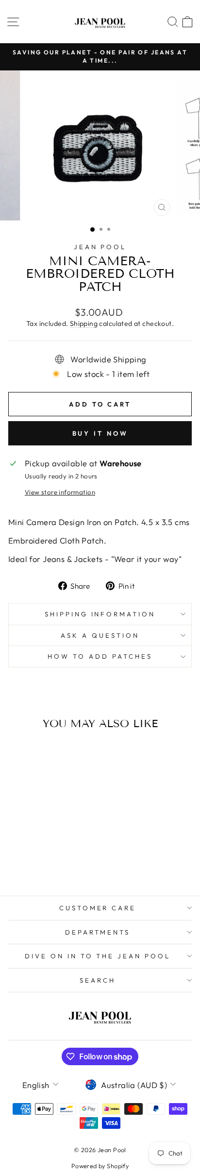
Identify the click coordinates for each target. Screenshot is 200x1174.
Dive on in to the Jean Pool (97, 956)
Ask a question (100, 635)
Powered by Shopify (100, 1166)
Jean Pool (100, 247)
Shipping (84, 323)
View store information (60, 492)
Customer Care (97, 908)
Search (98, 980)
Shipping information (100, 614)
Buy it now (100, 433)
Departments (98, 932)
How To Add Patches (100, 656)
